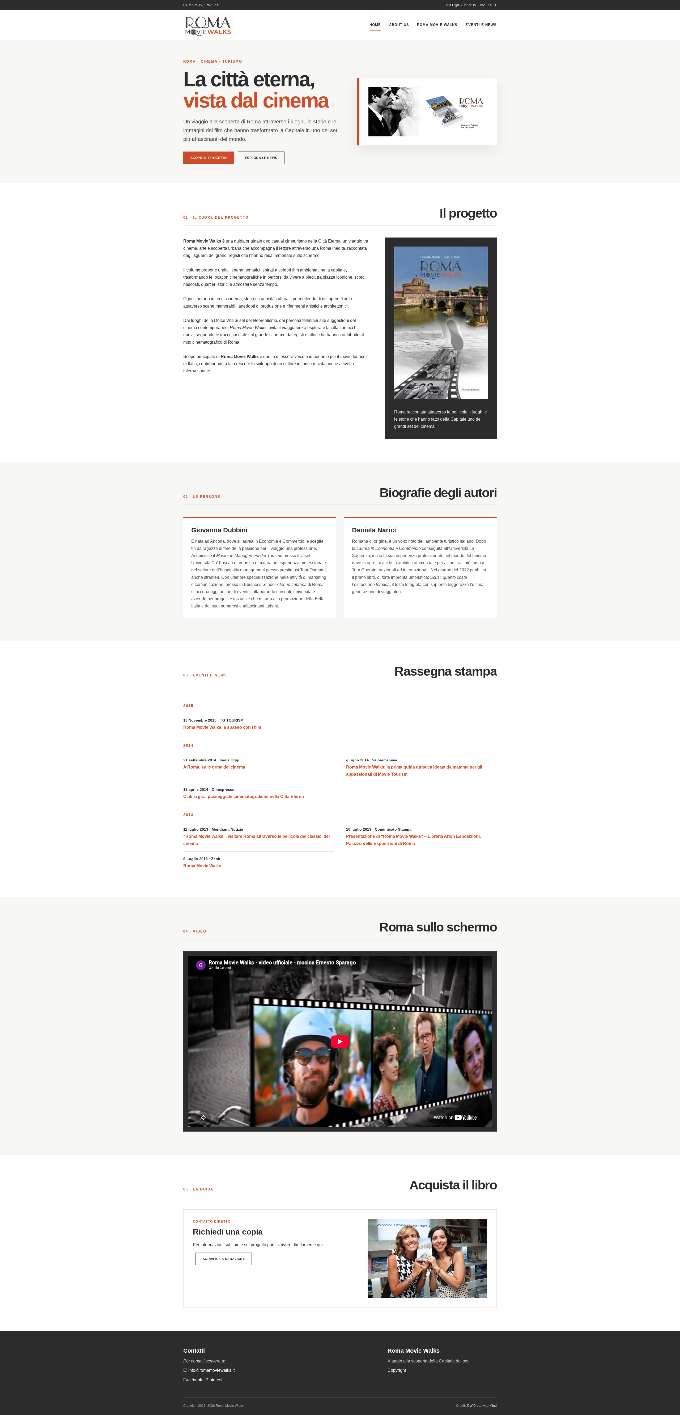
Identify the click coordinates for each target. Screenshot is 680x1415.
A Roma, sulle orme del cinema (214, 767)
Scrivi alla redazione (224, 1259)
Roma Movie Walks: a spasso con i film (222, 727)
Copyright (397, 1370)
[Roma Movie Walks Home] (220, 24)
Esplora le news (261, 158)
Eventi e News (481, 25)
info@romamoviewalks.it (471, 5)
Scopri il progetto (208, 158)
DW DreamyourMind (482, 1406)
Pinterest (214, 1380)
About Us (399, 25)
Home (375, 25)
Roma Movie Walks (437, 25)
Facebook (192, 1380)
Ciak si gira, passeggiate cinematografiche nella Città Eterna (243, 796)
